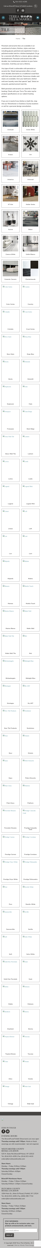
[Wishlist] (37, 17)
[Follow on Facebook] (18, 10)
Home (18, 39)
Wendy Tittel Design (27, 1245)
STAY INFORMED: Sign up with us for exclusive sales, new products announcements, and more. (19, 1223)
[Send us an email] (23, 10)
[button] (35, 6)
